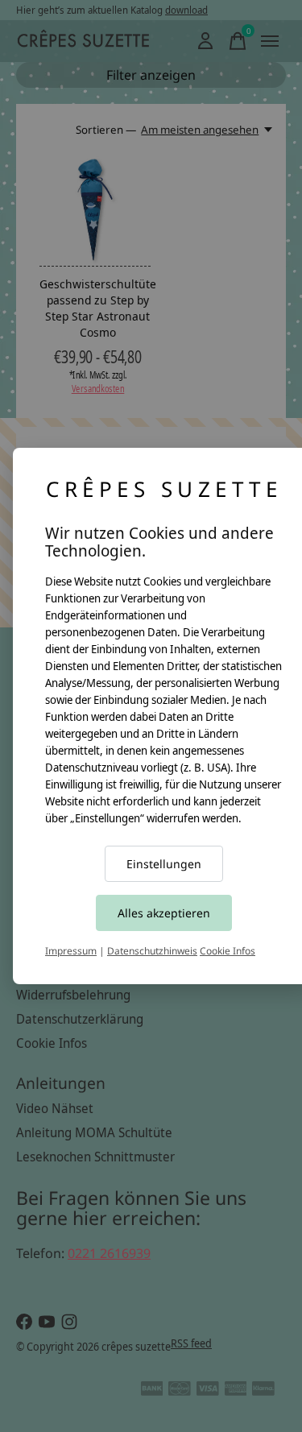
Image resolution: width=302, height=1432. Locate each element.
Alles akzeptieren (164, 913)
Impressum (71, 951)
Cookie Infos (227, 951)
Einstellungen (163, 863)
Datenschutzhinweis (152, 951)
